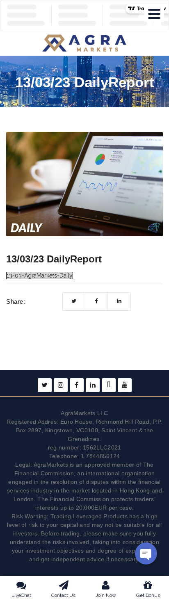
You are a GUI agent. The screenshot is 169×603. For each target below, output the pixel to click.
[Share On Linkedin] (119, 301)
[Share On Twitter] (74, 301)
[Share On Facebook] (96, 301)
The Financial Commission (73, 499)
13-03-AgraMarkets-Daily (40, 275)
